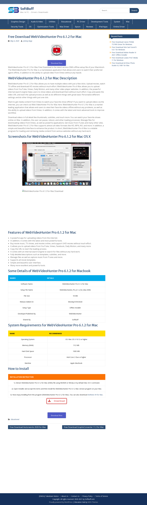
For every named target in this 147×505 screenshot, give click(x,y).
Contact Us (75, 496)
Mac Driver (64, 26)
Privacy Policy (87, 496)
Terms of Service (101, 496)
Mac (128, 21)
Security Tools (17, 26)
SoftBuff (27, 9)
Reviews (89, 26)
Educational (66, 21)
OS (30, 26)
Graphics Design (18, 21)
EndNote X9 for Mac (95, 395)
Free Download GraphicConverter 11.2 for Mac (84, 427)
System (117, 21)
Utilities (52, 21)
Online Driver (119, 26)
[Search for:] (119, 10)
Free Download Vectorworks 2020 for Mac (28, 427)
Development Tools (99, 21)
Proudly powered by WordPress (60, 502)
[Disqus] (56, 459)
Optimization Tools (45, 26)
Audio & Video (37, 21)
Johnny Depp (27, 41)
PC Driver (81, 21)
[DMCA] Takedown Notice (49, 496)
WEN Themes (93, 502)
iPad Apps (103, 26)
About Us (64, 496)
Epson (77, 26)
